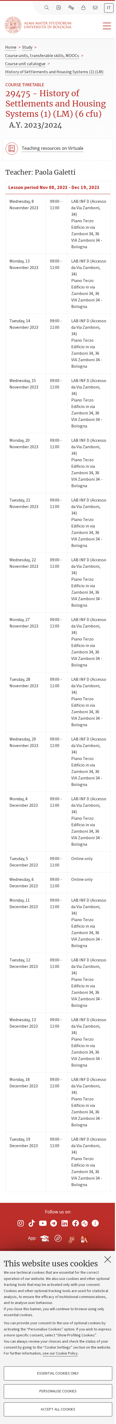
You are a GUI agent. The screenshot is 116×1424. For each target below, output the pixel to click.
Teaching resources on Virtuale (52, 148)
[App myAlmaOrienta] (58, 1237)
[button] (93, 26)
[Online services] (71, 8)
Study (27, 47)
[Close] (107, 1259)
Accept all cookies (58, 1409)
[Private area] (84, 8)
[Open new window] (21, 1223)
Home (10, 47)
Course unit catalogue (25, 64)
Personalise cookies (58, 1391)
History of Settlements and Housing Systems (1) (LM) (54, 72)
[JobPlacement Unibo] (71, 1237)
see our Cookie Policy (60, 1353)
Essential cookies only (58, 1373)
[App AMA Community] (84, 1238)
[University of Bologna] (38, 25)
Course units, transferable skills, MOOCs (42, 56)
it (109, 8)
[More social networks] (95, 1223)
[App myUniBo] (45, 1237)
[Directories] (59, 8)
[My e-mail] (96, 8)
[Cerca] (47, 8)
